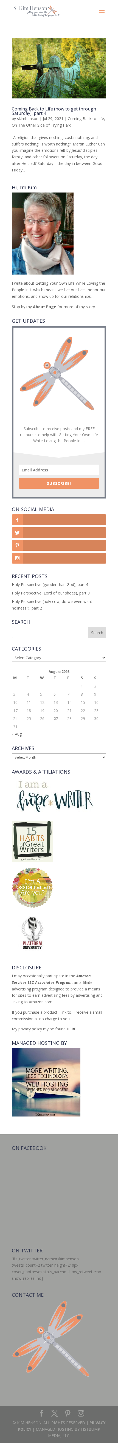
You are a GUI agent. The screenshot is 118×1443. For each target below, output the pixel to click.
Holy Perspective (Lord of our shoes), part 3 (51, 593)
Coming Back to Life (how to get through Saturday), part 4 (54, 111)
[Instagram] (81, 1413)
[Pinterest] (67, 1413)
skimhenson (27, 118)
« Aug (17, 734)
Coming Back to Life (86, 118)
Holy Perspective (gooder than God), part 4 (50, 584)
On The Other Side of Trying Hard (41, 125)
